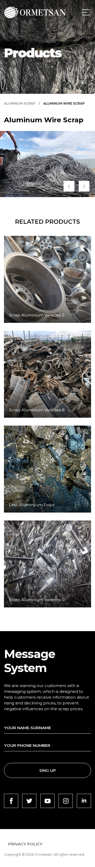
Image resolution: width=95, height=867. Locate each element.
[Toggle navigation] (85, 12)
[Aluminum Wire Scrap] (47, 164)
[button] (69, 186)
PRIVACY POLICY (25, 843)
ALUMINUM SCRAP (19, 103)
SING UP (47, 770)
